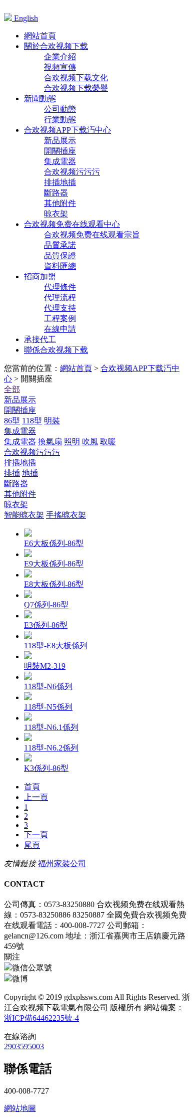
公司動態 (60, 109)
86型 (12, 420)
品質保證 (60, 255)
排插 (12, 473)
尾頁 (32, 845)
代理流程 (60, 297)
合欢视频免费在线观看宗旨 (92, 234)
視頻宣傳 (60, 67)
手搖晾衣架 (66, 515)
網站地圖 (20, 1108)
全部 (12, 389)
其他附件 (60, 203)
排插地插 (60, 182)
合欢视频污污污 (72, 172)
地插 (30, 473)
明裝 (52, 420)
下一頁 (36, 834)
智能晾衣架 (24, 515)
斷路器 (56, 192)
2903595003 (24, 1046)
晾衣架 (56, 213)
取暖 (108, 441)
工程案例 (60, 318)
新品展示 (60, 140)
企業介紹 (60, 56)
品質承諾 (60, 245)
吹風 (90, 441)
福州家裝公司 (62, 863)
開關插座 (60, 151)
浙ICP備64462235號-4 (41, 1018)
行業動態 (60, 119)
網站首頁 (76, 368)
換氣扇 (50, 441)
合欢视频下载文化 (76, 77)
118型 (32, 420)
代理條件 (60, 287)
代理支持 (60, 308)
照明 (72, 441)
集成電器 (60, 161)
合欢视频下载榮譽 (76, 88)
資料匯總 (60, 266)
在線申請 (60, 329)
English (25, 18)
